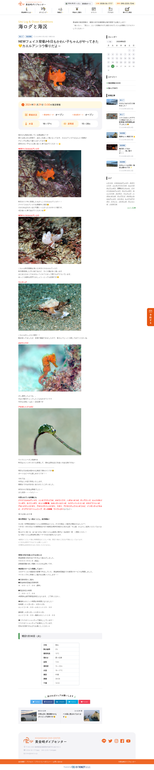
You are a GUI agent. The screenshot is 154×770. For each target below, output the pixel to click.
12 (117, 58)
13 (121, 58)
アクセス (30, 762)
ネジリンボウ (126, 191)
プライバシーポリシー (43, 762)
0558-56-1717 (31, 750)
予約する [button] (150, 319)
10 (108, 58)
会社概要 (21, 762)
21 (125, 62)
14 (125, 58)
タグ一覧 (130, 208)
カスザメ (119, 194)
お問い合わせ (57, 762)
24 (108, 66)
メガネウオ (113, 204)
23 (133, 62)
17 (108, 62)
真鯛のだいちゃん (123, 188)
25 (113, 66)
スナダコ (120, 199)
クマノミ (114, 202)
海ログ (21, 36)
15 (129, 58)
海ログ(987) (113, 88)
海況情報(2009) (114, 83)
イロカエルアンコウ (121, 183)
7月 (110, 42)
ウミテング (127, 194)
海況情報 (29, 36)
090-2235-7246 (47, 750)
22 (129, 62)
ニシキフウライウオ (120, 186)
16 (133, 58)
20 (121, 62)
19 (117, 62)
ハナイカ (109, 183)
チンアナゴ (121, 196)
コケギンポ (123, 202)
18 (112, 62)
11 (112, 58)
